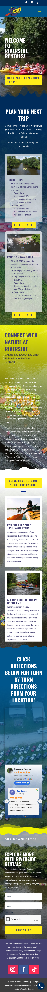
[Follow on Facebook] (26, 2)
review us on (21, 783)
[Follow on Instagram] (32, 2)
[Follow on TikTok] (37, 2)
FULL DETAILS (23, 225)
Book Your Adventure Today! (23, 80)
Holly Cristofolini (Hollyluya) (27, 791)
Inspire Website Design (23, 989)
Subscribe (23, 930)
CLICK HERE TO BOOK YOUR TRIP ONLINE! (23, 483)
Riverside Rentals (22, 769)
